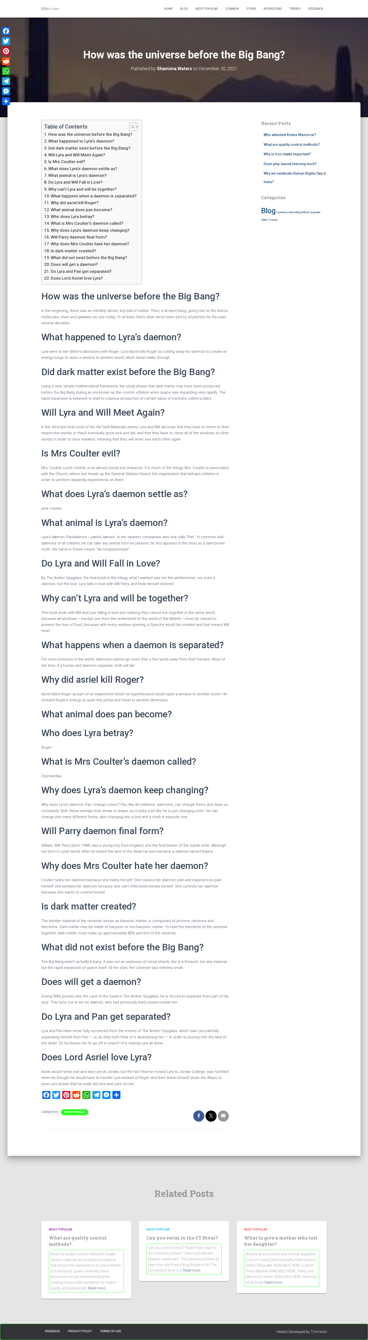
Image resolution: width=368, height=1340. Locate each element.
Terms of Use (110, 1331)
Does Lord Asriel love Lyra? (77, 278)
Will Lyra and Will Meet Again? (76, 154)
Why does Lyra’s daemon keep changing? (90, 230)
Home (168, 9)
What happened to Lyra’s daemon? (81, 141)
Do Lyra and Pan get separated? (81, 271)
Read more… (97, 1288)
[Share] (6, 101)
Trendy (295, 9)
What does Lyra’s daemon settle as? (82, 168)
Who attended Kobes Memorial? (290, 135)
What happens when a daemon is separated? (94, 195)
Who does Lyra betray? (72, 216)
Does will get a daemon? (74, 264)
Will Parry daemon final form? (79, 237)
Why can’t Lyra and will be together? (82, 189)
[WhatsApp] (6, 71)
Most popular (207, 9)
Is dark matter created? (73, 250)
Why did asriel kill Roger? (75, 202)
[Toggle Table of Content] (131, 127)
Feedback (315, 9)
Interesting (273, 9)
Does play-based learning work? (290, 164)
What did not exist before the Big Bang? (89, 257)
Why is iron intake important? (287, 154)
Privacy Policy (80, 1331)
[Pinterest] (6, 51)
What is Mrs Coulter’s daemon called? (87, 223)
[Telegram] (6, 81)
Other (251, 9)
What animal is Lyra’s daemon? (77, 175)
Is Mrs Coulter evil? (66, 161)
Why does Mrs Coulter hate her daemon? (90, 243)
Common (232, 9)
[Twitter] (6, 41)
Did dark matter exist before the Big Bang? (89, 148)
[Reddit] (6, 61)
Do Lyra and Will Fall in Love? (75, 182)
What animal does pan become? (81, 209)
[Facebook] (6, 31)
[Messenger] (6, 91)
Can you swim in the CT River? (182, 1238)
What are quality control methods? (292, 145)
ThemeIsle (318, 1332)
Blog (184, 9)
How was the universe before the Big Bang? (90, 134)
